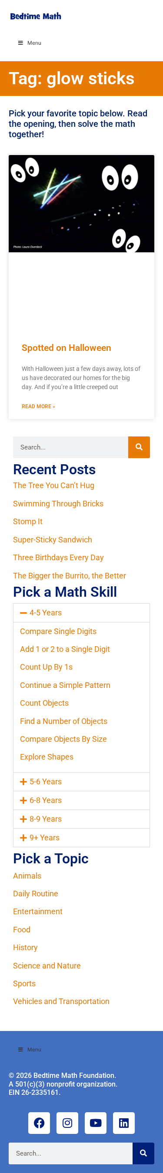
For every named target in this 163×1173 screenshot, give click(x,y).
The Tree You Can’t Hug (53, 485)
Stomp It (28, 521)
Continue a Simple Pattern (65, 685)
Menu (34, 43)
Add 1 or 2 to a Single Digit (65, 649)
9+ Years (45, 837)
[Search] (139, 447)
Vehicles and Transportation (61, 1001)
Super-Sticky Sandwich (52, 539)
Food (21, 929)
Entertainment (38, 911)
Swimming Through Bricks (58, 503)
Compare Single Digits (58, 631)
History (25, 947)
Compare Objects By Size (63, 738)
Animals (27, 875)
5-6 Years (46, 781)
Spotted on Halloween (66, 348)
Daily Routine (35, 893)
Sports (24, 983)
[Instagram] (67, 1123)
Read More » (38, 406)
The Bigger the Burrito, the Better (69, 575)
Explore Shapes (46, 756)
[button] (81, 613)
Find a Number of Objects (63, 721)
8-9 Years (46, 818)
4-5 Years (46, 612)
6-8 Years (46, 800)
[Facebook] (39, 1123)
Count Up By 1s (46, 666)
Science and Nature (47, 965)
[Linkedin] (124, 1123)
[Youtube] (95, 1123)
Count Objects (44, 702)
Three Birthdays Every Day (58, 557)
